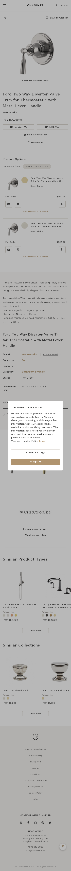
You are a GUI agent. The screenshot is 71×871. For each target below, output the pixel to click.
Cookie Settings (35, 452)
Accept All (35, 462)
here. (42, 441)
